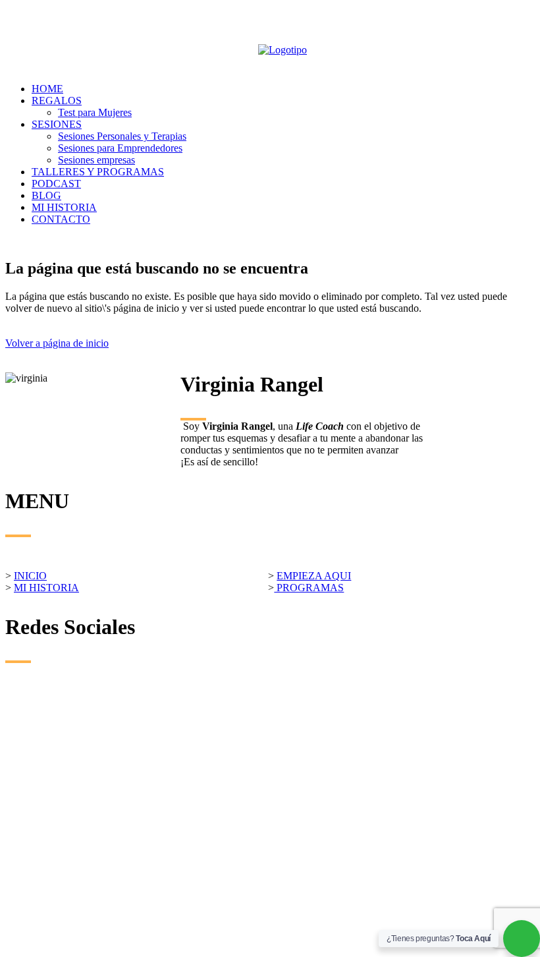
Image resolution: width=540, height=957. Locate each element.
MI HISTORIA (46, 587)
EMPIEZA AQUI (314, 575)
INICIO (30, 575)
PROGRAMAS (309, 587)
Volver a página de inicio (57, 343)
